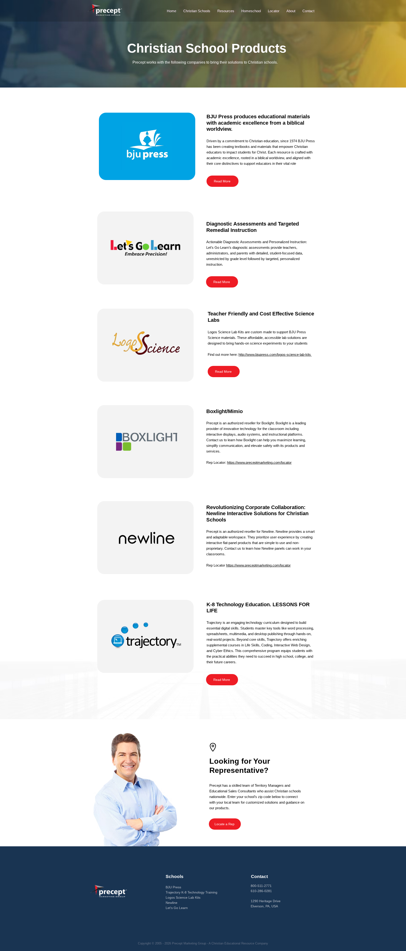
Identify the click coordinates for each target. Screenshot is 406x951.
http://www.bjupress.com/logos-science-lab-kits (275, 355)
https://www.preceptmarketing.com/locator (259, 462)
